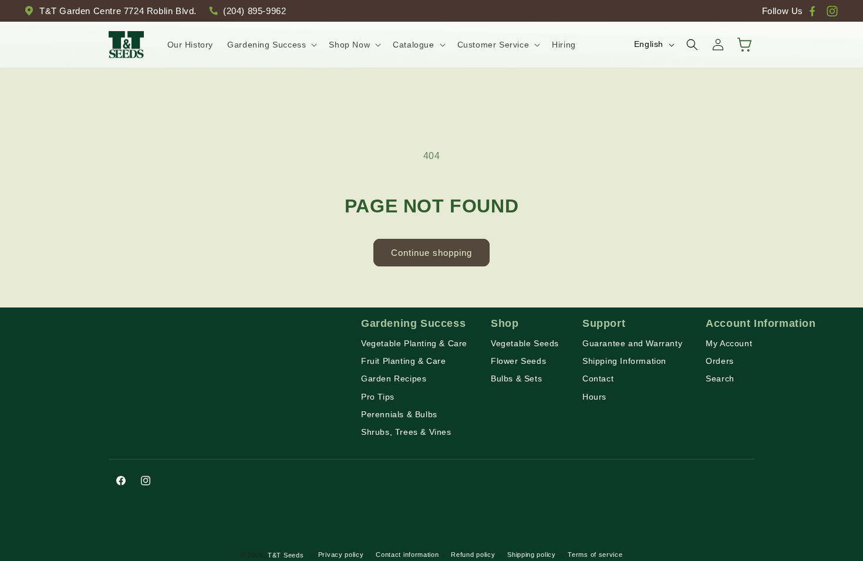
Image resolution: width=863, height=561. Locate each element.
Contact (597, 378)
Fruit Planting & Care (403, 361)
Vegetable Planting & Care (414, 343)
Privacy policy (341, 554)
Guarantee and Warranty (632, 343)
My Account (729, 343)
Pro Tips (378, 396)
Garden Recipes (393, 378)
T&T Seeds (286, 555)
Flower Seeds (518, 361)
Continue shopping (431, 253)
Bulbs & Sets (516, 378)
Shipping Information (624, 361)
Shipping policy (531, 554)
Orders (720, 361)
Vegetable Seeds (525, 343)
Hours (594, 396)
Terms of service (595, 554)
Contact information (407, 554)
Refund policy (473, 554)
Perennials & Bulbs (399, 414)
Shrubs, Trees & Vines (406, 432)
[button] (271, 44)
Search (720, 378)
